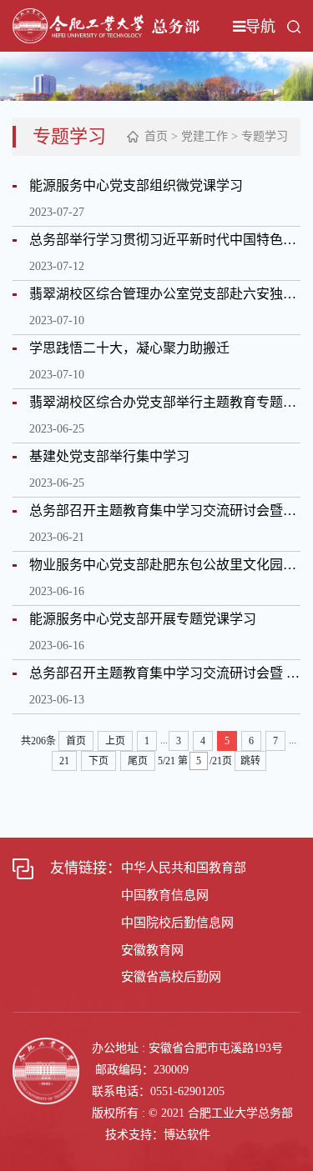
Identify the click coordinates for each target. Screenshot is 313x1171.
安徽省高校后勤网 (171, 976)
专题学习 (264, 136)
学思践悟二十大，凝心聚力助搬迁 (129, 348)
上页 (115, 741)
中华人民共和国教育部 (183, 867)
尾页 (138, 761)
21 (64, 761)
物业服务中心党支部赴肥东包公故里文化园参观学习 (164, 565)
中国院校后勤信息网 (177, 922)
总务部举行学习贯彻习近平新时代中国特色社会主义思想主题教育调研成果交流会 (164, 240)
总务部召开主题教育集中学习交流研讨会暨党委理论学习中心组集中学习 (164, 510)
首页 (156, 136)
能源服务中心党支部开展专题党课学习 (142, 619)
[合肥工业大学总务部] (106, 25)
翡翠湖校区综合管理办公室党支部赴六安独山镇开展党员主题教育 (164, 294)
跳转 (250, 761)
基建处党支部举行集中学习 (109, 456)
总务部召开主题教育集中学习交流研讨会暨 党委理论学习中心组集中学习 (164, 673)
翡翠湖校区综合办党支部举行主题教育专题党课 (164, 402)
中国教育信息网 (165, 895)
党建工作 (204, 136)
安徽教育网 (152, 950)
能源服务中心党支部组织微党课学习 (136, 185)
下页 (98, 761)
